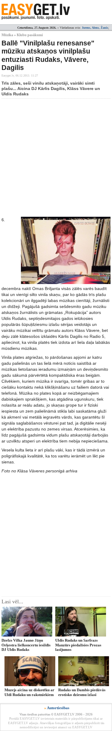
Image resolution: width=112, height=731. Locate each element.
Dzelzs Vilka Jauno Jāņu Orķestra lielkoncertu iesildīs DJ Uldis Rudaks (25, 645)
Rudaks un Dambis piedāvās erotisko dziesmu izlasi (81, 692)
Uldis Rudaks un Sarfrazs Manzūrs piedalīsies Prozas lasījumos (78, 645)
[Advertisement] (56, 158)
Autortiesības (58, 708)
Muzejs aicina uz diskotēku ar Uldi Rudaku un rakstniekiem (29, 692)
